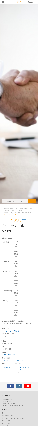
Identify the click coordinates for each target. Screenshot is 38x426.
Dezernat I (19, 210)
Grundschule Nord (10, 331)
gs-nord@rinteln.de (9, 355)
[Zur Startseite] (18, 2)
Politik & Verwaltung (10, 208)
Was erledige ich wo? (25, 208)
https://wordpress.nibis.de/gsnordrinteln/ (18, 360)
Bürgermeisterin (9, 210)
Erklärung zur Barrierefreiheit (14, 418)
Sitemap (7, 423)
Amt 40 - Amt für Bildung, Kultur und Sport (17, 213)
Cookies (7, 421)
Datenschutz (8, 415)
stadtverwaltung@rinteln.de (15, 405)
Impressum (8, 413)
